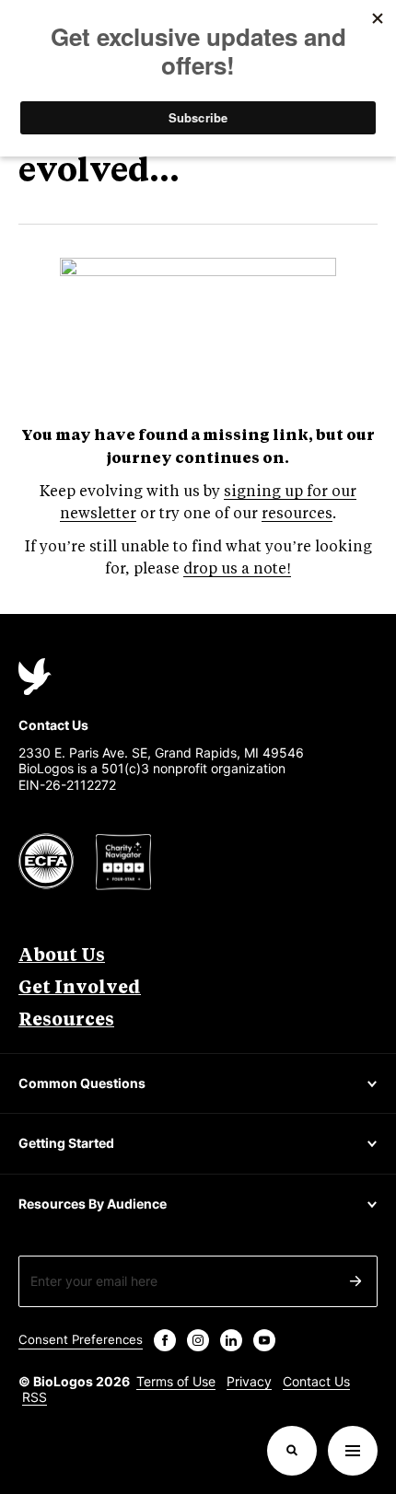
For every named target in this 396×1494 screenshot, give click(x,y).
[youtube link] (264, 1340)
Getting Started (66, 1143)
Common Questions (82, 1083)
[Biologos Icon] (35, 676)
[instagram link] (198, 1340)
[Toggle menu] (353, 1451)
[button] (292, 1451)
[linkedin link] (231, 1340)
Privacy (249, 1381)
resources (297, 514)
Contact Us (316, 1381)
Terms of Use (175, 1381)
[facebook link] (165, 1340)
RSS (34, 1397)
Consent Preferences (80, 1339)
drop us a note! (237, 569)
